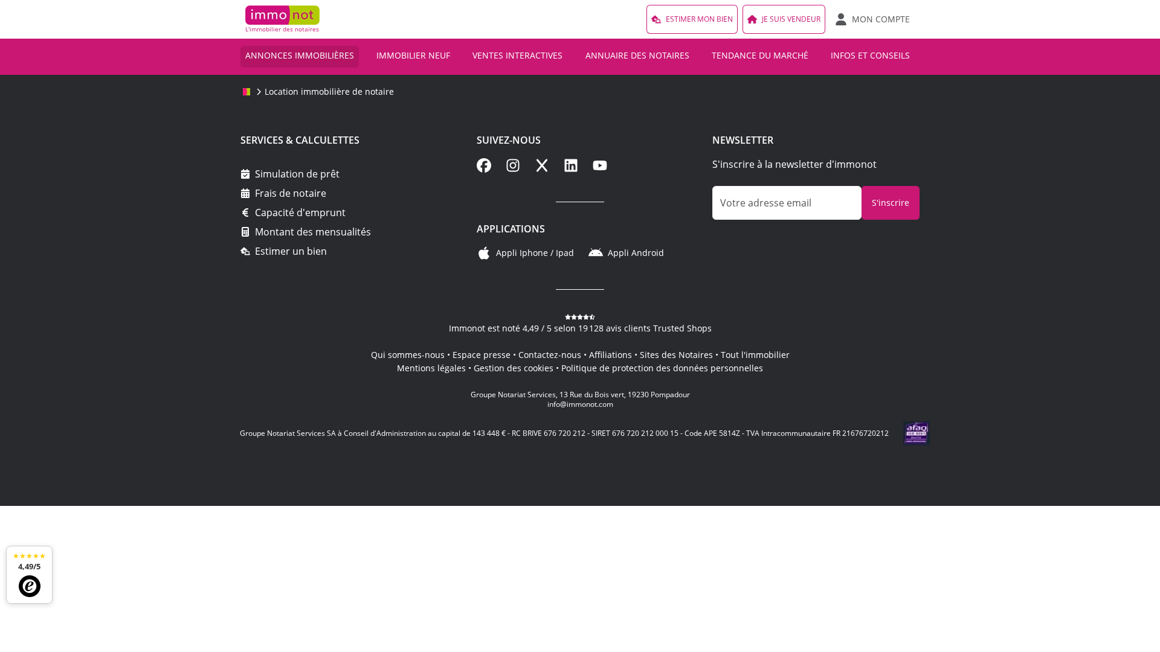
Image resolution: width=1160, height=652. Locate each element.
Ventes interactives (517, 55)
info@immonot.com (580, 404)
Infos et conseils (870, 55)
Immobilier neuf (413, 55)
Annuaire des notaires (637, 55)
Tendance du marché (760, 55)
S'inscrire (890, 202)
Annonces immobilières (299, 55)
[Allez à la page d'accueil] (246, 91)
